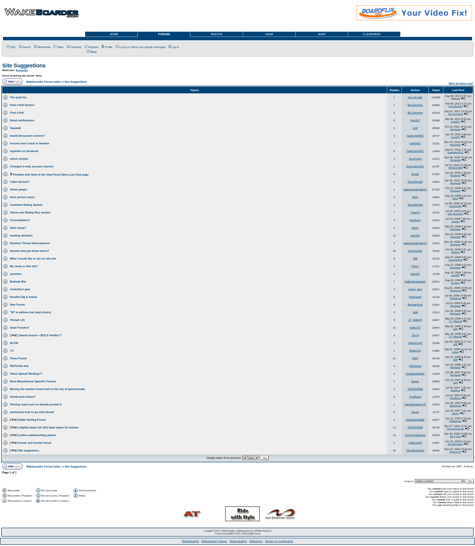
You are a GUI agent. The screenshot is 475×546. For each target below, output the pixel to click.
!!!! (12, 350)
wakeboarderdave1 (415, 189)
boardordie (455, 206)
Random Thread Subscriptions (30, 243)
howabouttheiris (415, 373)
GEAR (269, 34)
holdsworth (415, 442)
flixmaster (22, 70)
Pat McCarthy (455, 444)
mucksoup (415, 158)
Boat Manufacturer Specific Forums (33, 381)
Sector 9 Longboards (279, 541)
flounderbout (415, 304)
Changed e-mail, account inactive (31, 166)
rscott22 (455, 137)
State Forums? (19, 327)
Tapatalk (15, 128)
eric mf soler (415, 97)
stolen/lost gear (20, 289)
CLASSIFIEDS (371, 34)
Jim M (415, 335)
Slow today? (18, 227)
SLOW (14, 342)
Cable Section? (20, 181)
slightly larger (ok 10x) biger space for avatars (48, 427)
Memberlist (44, 47)
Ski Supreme (415, 105)
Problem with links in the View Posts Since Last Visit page (51, 174)
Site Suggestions (24, 65)
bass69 (415, 235)
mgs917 (415, 120)
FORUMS (164, 34)
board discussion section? (27, 135)
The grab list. (18, 97)
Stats (60, 47)
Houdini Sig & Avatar (23, 296)
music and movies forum (35, 442)
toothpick (415, 143)
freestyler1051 (415, 166)
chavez (455, 221)
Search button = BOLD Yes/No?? (40, 335)
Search (26, 47)
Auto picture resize (22, 197)
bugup (415, 381)
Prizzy (415, 266)
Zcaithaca (415, 396)
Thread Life (17, 319)
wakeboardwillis (415, 419)
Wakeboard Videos (214, 541)
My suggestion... (30, 450)
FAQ (13, 47)
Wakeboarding (228, 530)
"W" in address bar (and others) (30, 312)
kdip (455, 329)
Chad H (415, 212)
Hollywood (455, 290)
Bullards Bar (18, 281)
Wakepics (255, 541)
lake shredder (455, 213)
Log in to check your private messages (142, 47)
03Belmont (455, 421)
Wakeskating (238, 541)
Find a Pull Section (22, 105)
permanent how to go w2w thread (32, 412)
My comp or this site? (24, 266)
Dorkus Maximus (415, 435)
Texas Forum (18, 358)
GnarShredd (456, 106)
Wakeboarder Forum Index (43, 81)
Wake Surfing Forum (32, 419)
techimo (455, 283)
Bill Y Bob (455, 436)
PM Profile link (19, 365)
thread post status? (23, 396)
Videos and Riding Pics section (30, 212)
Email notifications (22, 120)
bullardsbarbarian (415, 281)
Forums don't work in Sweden (29, 143)
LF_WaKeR (415, 319)
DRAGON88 (455, 167)
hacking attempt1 (21, 235)
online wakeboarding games (37, 435)
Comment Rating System (26, 204)
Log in (175, 47)
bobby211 (415, 350)
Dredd (415, 174)
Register (93, 47)
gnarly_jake (415, 289)
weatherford (455, 260)
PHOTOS (216, 34)
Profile (109, 47)
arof (415, 128)
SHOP (322, 34)
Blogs (93, 51)
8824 (415, 197)
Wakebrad (455, 405)
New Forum (17, 304)
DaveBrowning (415, 450)
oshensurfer (415, 250)
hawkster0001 (415, 135)
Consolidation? (20, 220)
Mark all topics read (461, 83)
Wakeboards (190, 541)
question (16, 273)
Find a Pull (17, 112)
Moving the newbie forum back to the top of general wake (47, 389)
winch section (19, 158)
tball (415, 312)
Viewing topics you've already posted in (36, 404)
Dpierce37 (455, 451)
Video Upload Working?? (26, 373)
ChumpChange (455, 428)
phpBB (230, 533)
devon (415, 412)
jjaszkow (455, 390)
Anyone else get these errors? (29, 250)
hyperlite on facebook (24, 151)
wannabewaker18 (415, 404)
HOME (114, 34)
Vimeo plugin (18, 189)
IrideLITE (415, 327)
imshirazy (415, 220)
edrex (415, 227)
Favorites (76, 47)
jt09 (415, 258)
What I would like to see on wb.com (33, 258)
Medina (455, 252)
